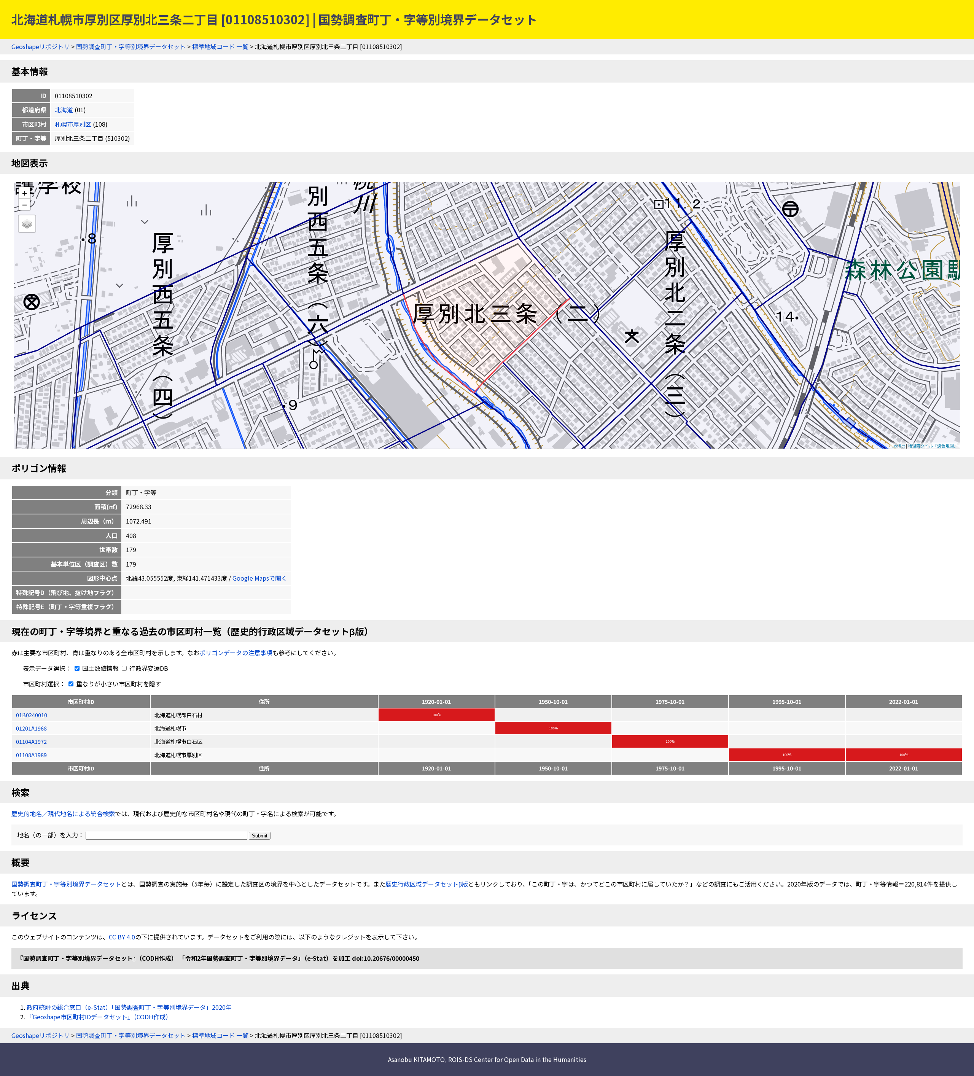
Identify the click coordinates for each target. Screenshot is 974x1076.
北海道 (64, 109)
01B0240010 (31, 715)
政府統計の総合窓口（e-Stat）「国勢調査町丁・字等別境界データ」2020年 (129, 1007)
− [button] (24, 204)
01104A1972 (31, 741)
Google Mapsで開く (259, 578)
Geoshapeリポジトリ (40, 46)
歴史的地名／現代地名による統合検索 (63, 813)
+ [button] (24, 193)
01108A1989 (31, 755)
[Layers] (27, 223)
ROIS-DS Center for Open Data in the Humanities (517, 1059)
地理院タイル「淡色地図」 (933, 445)
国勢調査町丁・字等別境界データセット (131, 46)
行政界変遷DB (148, 668)
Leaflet (898, 445)
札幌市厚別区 (73, 124)
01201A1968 (31, 728)
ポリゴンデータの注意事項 (235, 652)
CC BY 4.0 (122, 936)
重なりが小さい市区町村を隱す (118, 683)
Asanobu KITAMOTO (416, 1059)
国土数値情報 (100, 668)
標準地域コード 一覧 (220, 46)
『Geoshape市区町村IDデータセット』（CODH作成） (99, 1016)
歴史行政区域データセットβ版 (426, 883)
